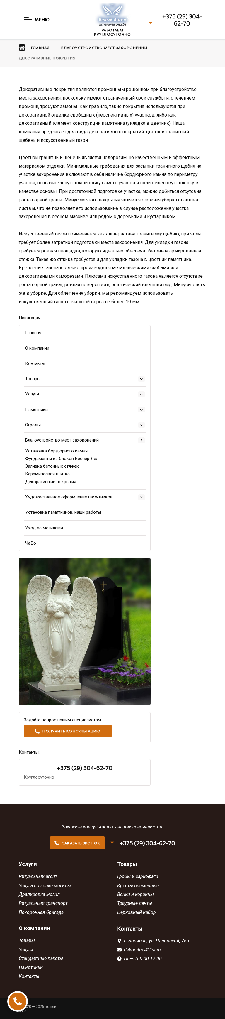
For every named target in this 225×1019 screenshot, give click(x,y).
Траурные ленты (134, 903)
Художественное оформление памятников (68, 497)
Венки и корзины (135, 894)
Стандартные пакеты (41, 958)
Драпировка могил (39, 894)
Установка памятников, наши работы (63, 512)
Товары (32, 378)
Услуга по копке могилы (45, 885)
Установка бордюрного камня (56, 451)
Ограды (33, 424)
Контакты (35, 363)
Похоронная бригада (41, 912)
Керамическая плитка (47, 473)
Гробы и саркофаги (137, 876)
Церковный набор (136, 912)
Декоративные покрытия (50, 481)
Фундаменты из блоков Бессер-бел (61, 458)
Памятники (36, 409)
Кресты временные (138, 885)
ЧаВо (30, 543)
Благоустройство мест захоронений (62, 440)
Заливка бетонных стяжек (52, 466)
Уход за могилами (44, 527)
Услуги (32, 394)
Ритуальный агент (38, 876)
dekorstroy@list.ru (142, 950)
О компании (37, 348)
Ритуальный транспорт (43, 903)
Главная (33, 332)
